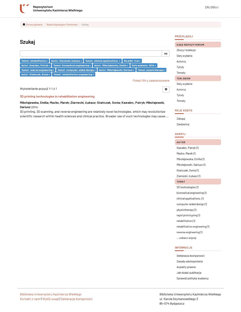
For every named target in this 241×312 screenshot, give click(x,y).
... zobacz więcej (186, 237)
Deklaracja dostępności (191, 255)
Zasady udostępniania (190, 261)
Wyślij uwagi (50, 299)
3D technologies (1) (187, 187)
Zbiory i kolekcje (186, 50)
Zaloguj (181, 118)
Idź (165, 53)
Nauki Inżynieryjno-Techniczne (62, 24)
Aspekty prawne (186, 267)
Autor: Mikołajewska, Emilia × (111, 65)
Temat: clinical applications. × (102, 60)
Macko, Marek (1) (186, 153)
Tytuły (180, 67)
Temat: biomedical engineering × (72, 65)
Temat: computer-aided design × (76, 69)
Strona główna (34, 24)
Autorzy (181, 61)
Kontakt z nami (30, 299)
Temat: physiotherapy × (151, 69)
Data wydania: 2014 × (144, 65)
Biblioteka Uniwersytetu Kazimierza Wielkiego (51, 294)
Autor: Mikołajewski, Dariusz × (116, 69)
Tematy (181, 72)
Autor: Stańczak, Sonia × (35, 74)
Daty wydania (184, 55)
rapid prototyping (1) (188, 215)
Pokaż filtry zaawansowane (151, 80)
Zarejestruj (183, 124)
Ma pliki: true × (132, 60)
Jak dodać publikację (189, 272)
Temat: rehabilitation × (34, 60)
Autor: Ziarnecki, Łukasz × (66, 60)
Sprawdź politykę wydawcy (193, 278)
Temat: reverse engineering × (37, 69)
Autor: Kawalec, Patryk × (35, 65)
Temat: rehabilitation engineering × (73, 74)
